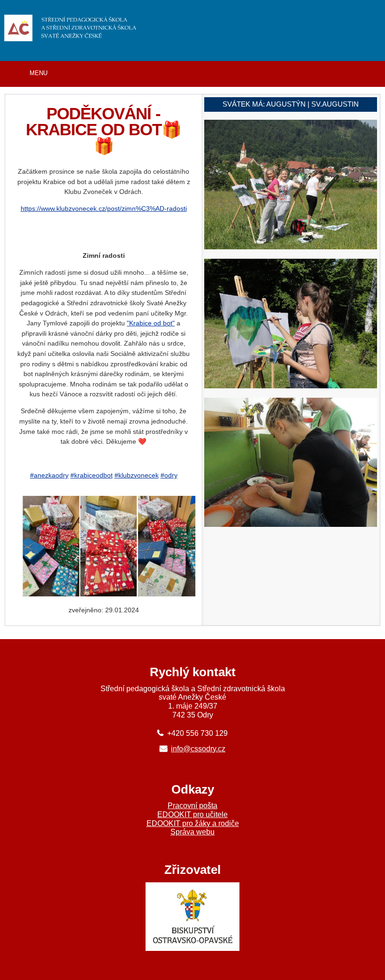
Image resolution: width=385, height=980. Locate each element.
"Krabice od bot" (151, 323)
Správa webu (192, 832)
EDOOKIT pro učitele (192, 814)
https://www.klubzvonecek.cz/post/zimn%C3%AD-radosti (104, 208)
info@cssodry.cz (198, 748)
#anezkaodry (49, 475)
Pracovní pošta (192, 806)
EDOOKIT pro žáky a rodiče (192, 823)
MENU (38, 73)
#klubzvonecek (137, 475)
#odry (169, 475)
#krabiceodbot (91, 475)
